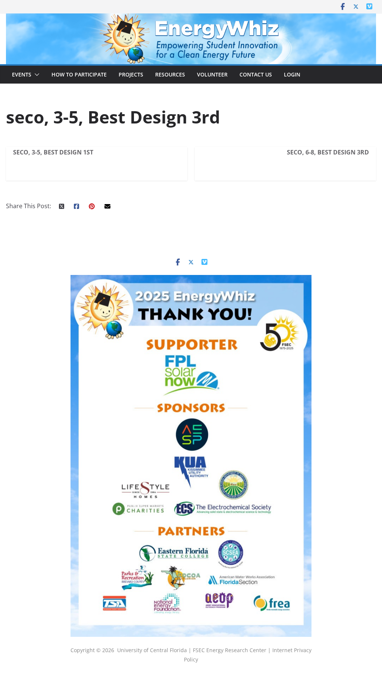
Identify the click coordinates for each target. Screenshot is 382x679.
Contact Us (255, 74)
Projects (131, 74)
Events (21, 74)
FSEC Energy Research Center (230, 650)
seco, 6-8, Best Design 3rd (328, 152)
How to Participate (79, 74)
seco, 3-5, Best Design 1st (53, 152)
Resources (170, 74)
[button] (35, 74)
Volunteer (212, 74)
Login (292, 74)
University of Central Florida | (155, 650)
